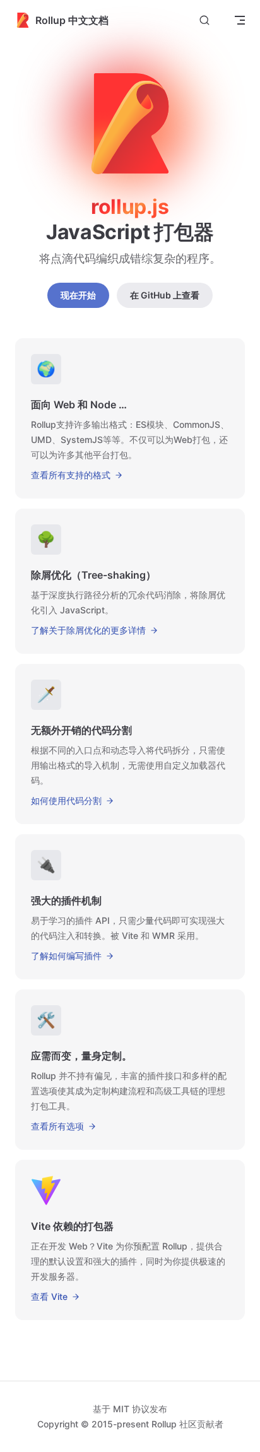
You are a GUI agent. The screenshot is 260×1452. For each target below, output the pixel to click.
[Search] (204, 20)
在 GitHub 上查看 (164, 295)
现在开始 (78, 295)
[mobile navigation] (240, 20)
